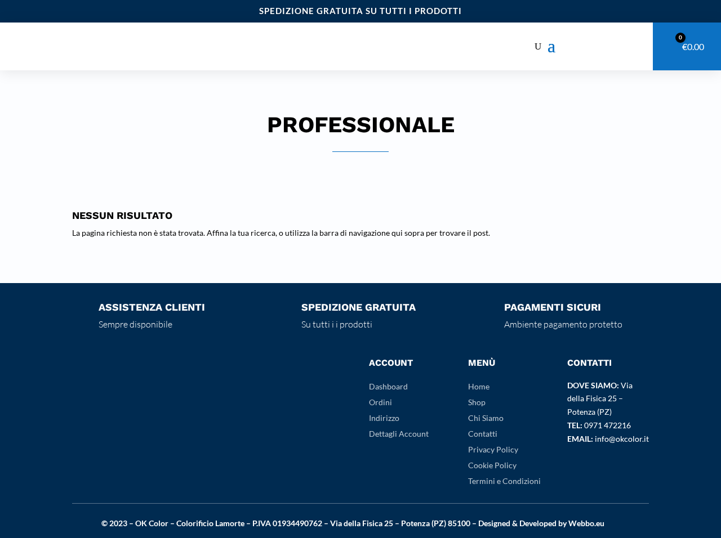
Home (478, 386)
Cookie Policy (492, 465)
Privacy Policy (493, 449)
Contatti (482, 433)
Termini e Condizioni (504, 481)
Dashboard (388, 386)
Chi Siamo (486, 418)
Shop (477, 402)
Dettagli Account (399, 433)
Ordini (380, 402)
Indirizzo (384, 418)
